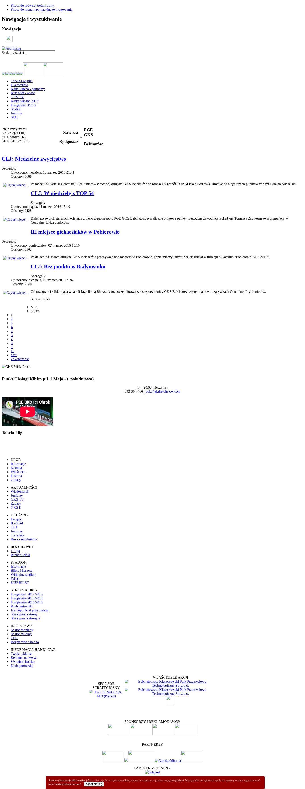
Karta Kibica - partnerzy (28, 89)
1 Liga (15, 551)
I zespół (16, 519)
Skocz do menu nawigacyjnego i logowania (41, 9)
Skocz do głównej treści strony (32, 5)
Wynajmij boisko (23, 661)
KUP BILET (20, 582)
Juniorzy (17, 113)
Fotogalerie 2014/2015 (27, 602)
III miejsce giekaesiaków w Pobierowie (75, 232)
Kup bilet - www (23, 93)
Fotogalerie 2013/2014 (27, 598)
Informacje (18, 464)
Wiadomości (19, 491)
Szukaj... (8, 52)
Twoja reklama (21, 653)
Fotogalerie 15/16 (23, 105)
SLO (14, 117)
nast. (14, 355)
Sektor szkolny (21, 634)
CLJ (14, 527)
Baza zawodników (24, 539)
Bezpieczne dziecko (25, 642)
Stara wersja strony (24, 614)
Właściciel (18, 472)
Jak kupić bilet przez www (29, 610)
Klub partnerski (22, 606)
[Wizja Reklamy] (113, 760)
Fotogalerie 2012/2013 (27, 594)
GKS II (16, 507)
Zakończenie (20, 359)
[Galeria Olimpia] (168, 760)
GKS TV (17, 97)
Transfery (17, 535)
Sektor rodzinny (22, 630)
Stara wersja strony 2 (25, 618)
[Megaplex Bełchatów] (192, 760)
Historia (16, 476)
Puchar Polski (20, 555)
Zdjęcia (16, 578)
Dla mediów (19, 85)
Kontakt (16, 468)
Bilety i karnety (21, 570)
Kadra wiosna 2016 (24, 101)
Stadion (16, 109)
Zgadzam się (94, 784)
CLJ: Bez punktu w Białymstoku (68, 266)
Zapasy (16, 480)
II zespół (17, 523)
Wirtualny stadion (23, 574)
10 (12, 351)
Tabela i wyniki (22, 81)
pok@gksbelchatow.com (163, 391)
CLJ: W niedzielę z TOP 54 (62, 193)
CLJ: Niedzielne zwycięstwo (34, 159)
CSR (14, 638)
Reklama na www (23, 657)
